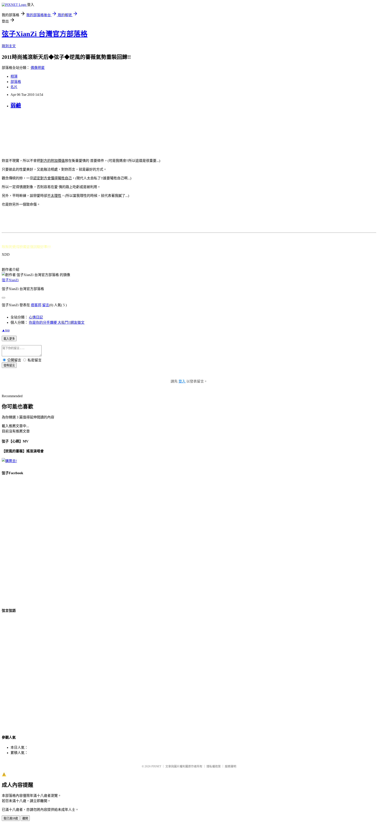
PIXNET (156, 766)
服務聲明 (230, 766)
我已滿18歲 (11, 818)
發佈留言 (9, 365)
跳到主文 (9, 46)
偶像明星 (38, 68)
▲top (6, 330)
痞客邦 (36, 305)
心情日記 (36, 317)
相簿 (14, 76)
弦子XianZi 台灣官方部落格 (45, 34)
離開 (25, 818)
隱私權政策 (213, 766)
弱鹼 (15, 105)
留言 (45, 305)
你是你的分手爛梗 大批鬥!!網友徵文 (56, 322)
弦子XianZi (10, 280)
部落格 (15, 82)
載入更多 (9, 338)
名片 (14, 87)
